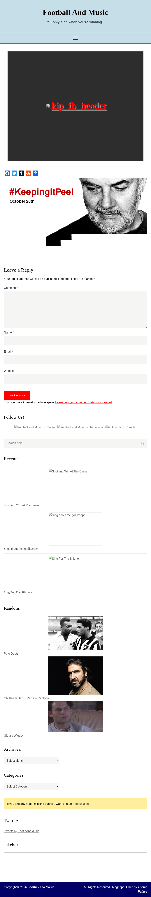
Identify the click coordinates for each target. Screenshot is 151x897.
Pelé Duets (11, 653)
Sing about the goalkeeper (21, 548)
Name (9, 332)
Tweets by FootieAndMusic (21, 831)
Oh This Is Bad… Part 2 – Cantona (26, 698)
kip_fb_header (78, 105)
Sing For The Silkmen (18, 592)
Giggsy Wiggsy (14, 735)
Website (9, 370)
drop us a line (81, 803)
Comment (11, 287)
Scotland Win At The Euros (21, 505)
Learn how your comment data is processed (83, 402)
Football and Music (75, 12)
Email (8, 351)
